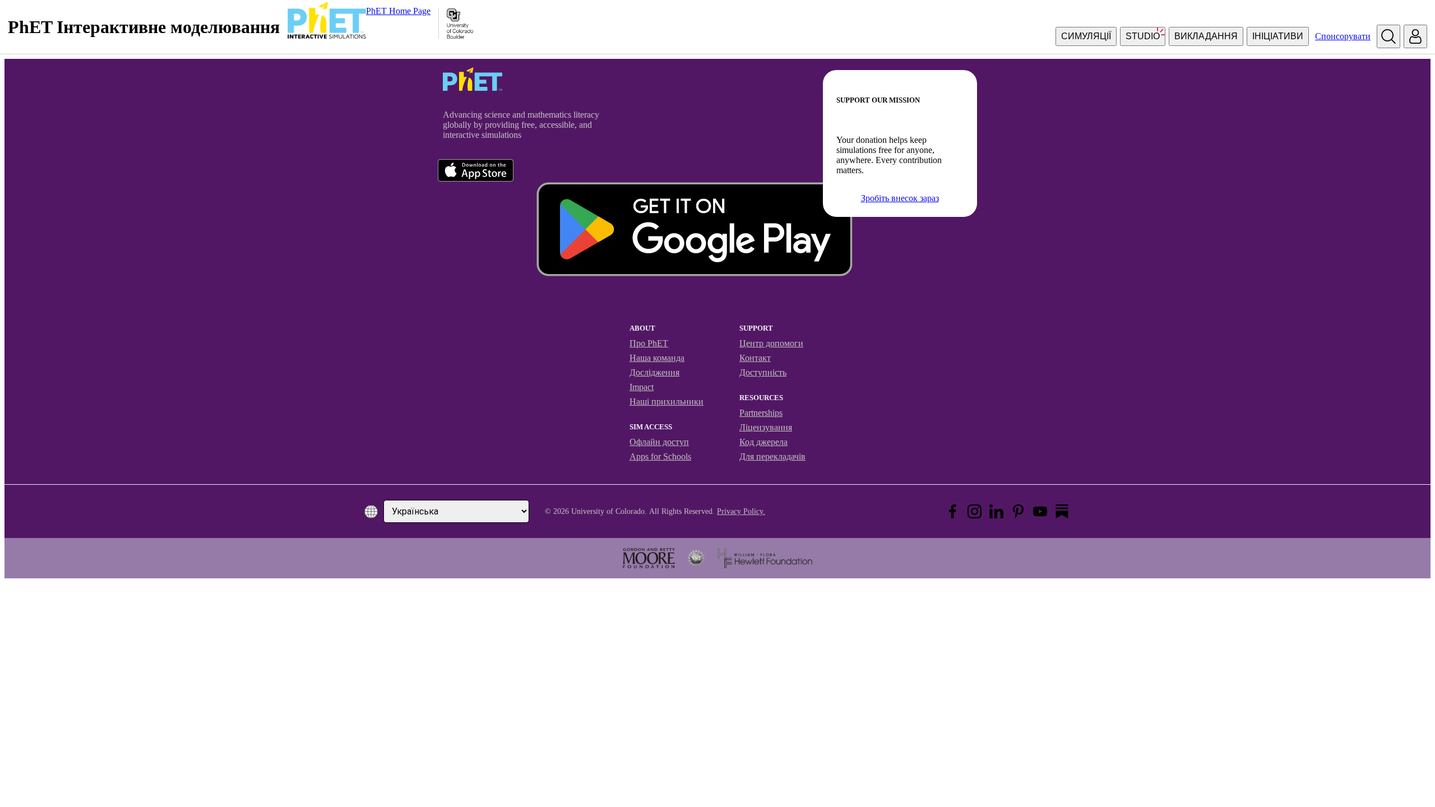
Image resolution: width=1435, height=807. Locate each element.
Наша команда (656, 358)
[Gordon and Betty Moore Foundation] (649, 558)
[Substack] (1062, 511)
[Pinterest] (1018, 511)
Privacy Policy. (741, 511)
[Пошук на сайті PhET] (1388, 36)
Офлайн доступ (659, 442)
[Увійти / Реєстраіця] (1415, 36)
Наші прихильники (666, 401)
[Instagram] (974, 511)
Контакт (755, 358)
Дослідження (654, 372)
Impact (641, 387)
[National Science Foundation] (696, 558)
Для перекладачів (772, 456)
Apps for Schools (660, 456)
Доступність (762, 372)
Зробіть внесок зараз (900, 198)
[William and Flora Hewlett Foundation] (765, 558)
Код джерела (763, 442)
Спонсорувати (1343, 36)
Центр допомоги (771, 343)
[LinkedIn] (996, 511)
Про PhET (648, 343)
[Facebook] (952, 511)
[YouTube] (1040, 511)
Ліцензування (765, 427)
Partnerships (761, 413)
